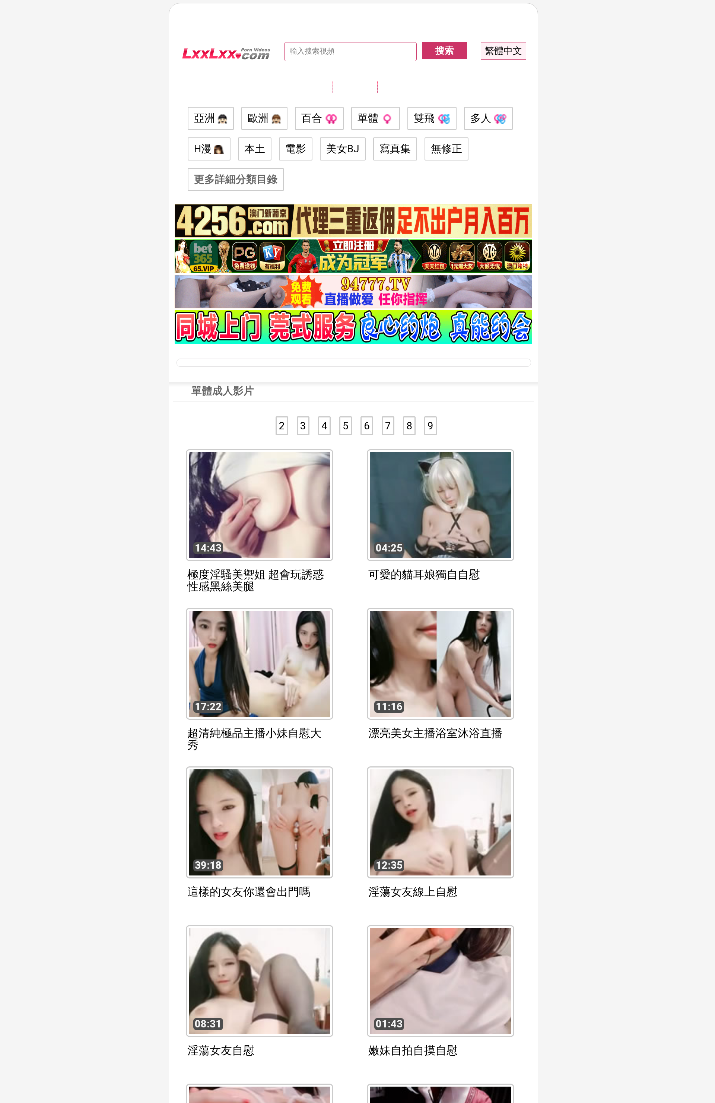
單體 (369, 118)
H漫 (204, 149)
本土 (254, 149)
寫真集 (395, 149)
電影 (295, 149)
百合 (313, 118)
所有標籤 (310, 86)
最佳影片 (399, 86)
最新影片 (355, 86)
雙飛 (425, 118)
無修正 (446, 149)
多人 (482, 118)
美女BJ (342, 149)
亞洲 (205, 118)
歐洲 (259, 118)
